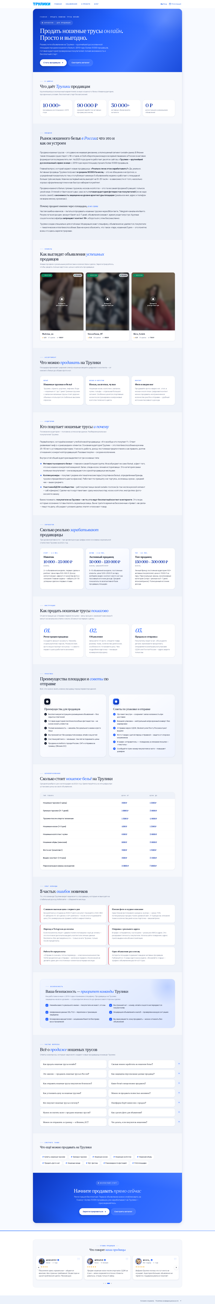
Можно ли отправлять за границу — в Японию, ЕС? (65, 1122)
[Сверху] (180, 1301)
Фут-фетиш (93, 1163)
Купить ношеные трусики (54, 1157)
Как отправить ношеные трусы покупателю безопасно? (67, 1083)
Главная (43, 17)
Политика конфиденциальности (167, 1301)
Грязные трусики (80, 1157)
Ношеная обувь (145, 1157)
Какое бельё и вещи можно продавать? (128, 1083)
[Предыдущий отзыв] (38, 1267)
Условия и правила (147, 1301)
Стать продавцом (51, 62)
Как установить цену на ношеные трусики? (62, 1093)
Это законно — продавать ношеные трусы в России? (66, 1074)
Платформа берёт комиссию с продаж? (128, 1102)
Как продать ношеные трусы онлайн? (59, 1064)
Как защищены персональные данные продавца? (132, 1074)
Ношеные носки (101, 1157)
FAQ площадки (140, 1163)
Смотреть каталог (81, 62)
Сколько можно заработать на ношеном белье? (132, 1064)
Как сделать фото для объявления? (126, 1112)
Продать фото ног (52, 1163)
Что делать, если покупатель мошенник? (129, 1122)
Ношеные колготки (123, 1157)
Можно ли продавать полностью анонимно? (130, 1093)
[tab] (103, 1283)
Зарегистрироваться (93, 1211)
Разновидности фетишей (116, 1163)
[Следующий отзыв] (176, 1267)
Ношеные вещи (74, 1163)
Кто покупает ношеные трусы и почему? (61, 1102)
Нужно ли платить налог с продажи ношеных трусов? (66, 1112)
